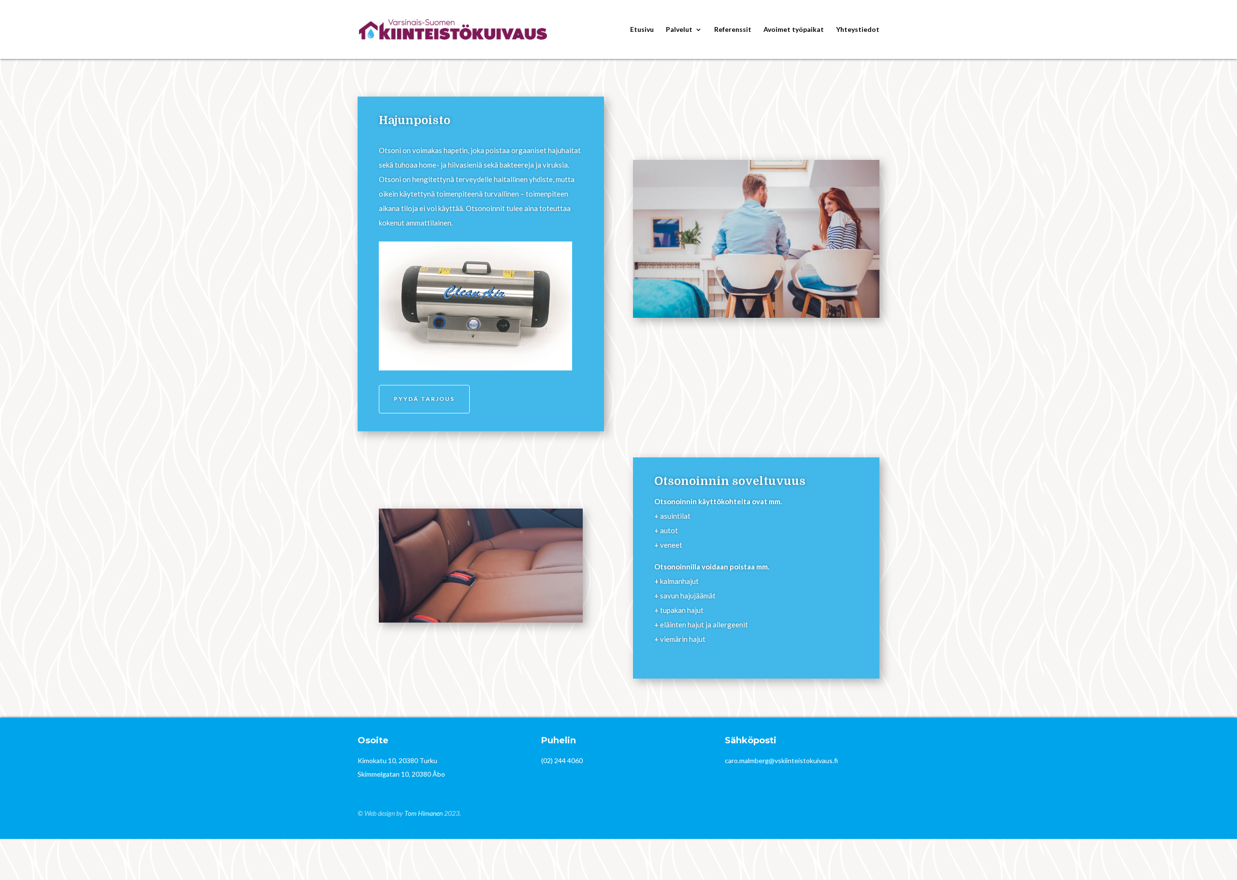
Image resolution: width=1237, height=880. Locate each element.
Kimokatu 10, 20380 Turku (397, 760)
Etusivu (642, 29)
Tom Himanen (423, 813)
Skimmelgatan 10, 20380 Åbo (401, 774)
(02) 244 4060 (562, 760)
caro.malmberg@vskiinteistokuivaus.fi (781, 760)
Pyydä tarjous (424, 398)
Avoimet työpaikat (793, 29)
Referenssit (732, 29)
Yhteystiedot (857, 29)
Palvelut (679, 29)
